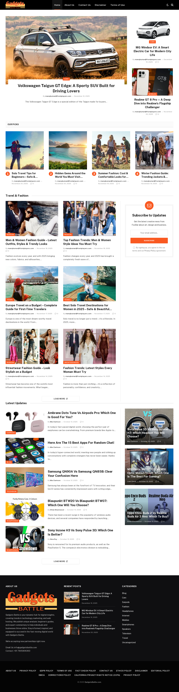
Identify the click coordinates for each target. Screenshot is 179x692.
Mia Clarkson (55, 422)
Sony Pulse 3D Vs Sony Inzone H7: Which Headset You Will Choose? (147, 433)
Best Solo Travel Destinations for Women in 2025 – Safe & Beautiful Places (86, 307)
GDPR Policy (46, 671)
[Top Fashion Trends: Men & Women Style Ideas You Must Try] (89, 218)
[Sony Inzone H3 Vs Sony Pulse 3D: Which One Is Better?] (25, 539)
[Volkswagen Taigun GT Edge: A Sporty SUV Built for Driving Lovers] (66, 50)
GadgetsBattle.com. (93, 682)
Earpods (11, 433)
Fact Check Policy (85, 671)
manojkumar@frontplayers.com (58, 96)
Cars (66, 79)
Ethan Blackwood (57, 510)
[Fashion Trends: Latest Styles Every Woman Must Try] (89, 346)
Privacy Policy (150, 251)
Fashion (10, 234)
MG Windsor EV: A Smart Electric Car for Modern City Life (152, 51)
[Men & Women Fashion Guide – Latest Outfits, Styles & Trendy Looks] (32, 218)
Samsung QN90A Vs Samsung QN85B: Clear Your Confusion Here (80, 473)
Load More (59, 399)
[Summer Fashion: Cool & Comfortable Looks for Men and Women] (111, 150)
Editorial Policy (160, 671)
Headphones (12, 521)
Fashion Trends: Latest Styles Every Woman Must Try (87, 369)
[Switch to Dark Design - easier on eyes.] (167, 5)
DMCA (42, 675)
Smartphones (128, 624)
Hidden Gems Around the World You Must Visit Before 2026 (70, 175)
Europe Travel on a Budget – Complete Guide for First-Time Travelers (31, 307)
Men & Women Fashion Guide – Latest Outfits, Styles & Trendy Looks (31, 242)
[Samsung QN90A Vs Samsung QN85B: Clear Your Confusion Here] (25, 480)
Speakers (126, 629)
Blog (9, 462)
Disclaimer (100, 5)
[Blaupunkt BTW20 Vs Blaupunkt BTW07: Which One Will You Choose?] (25, 509)
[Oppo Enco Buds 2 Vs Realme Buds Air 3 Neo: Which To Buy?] (149, 507)
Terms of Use (117, 5)
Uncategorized (71, 362)
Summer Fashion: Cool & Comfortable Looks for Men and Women (113, 175)
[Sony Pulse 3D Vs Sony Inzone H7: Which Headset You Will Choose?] (149, 426)
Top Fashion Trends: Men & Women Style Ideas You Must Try (87, 242)
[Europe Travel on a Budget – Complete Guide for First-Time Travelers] (32, 283)
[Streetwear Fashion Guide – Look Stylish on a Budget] (32, 346)
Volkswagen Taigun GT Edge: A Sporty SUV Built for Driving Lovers (66, 88)
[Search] (171, 5)
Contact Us (84, 5)
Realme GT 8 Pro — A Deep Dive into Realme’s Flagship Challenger (152, 103)
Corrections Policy (59, 675)
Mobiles (152, 94)
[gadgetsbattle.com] (15, 5)
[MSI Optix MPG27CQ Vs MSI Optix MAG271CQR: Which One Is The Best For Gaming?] (149, 467)
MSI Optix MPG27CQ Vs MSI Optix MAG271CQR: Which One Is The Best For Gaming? (148, 473)
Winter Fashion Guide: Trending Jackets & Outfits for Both (155, 175)
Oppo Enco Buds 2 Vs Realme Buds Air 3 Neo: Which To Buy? (147, 514)
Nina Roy (53, 539)
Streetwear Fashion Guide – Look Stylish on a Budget (28, 369)
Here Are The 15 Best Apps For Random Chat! (81, 442)
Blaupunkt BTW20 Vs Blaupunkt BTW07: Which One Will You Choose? (77, 503)
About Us (69, 5)
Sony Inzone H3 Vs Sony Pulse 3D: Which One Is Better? (80, 532)
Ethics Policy (124, 671)
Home (57, 5)
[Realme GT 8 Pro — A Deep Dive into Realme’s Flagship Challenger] (152, 82)
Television (11, 491)
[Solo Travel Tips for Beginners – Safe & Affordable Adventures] (25, 150)
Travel (10, 300)
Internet (125, 615)
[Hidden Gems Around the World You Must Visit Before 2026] (68, 150)
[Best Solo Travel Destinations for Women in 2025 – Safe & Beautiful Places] (89, 283)
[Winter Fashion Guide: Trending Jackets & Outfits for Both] (154, 150)
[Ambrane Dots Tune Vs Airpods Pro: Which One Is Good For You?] (25, 421)
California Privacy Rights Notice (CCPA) (97, 675)
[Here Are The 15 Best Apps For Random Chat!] (25, 451)
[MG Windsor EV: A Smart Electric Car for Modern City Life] (152, 29)
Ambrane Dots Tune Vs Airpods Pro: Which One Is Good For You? (82, 415)
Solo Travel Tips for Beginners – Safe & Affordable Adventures (26, 175)
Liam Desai (131, 481)
